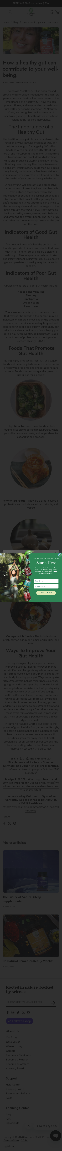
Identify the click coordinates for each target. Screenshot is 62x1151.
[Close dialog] (59, 554)
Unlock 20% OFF (46, 593)
